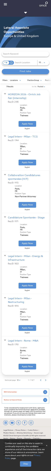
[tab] (25, 392)
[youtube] (12, 423)
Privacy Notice (20, 430)
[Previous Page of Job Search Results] (40, 380)
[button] (25, 392)
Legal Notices (8, 430)
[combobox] (24, 54)
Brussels (27, 438)
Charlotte (36, 438)
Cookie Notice (33, 430)
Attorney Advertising (24, 433)
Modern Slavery (9, 433)
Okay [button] (25, 464)
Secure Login (38, 433)
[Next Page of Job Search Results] (45, 380)
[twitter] (18, 425)
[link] (25, 111)
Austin (5, 438)
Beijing (12, 438)
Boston (19, 438)
